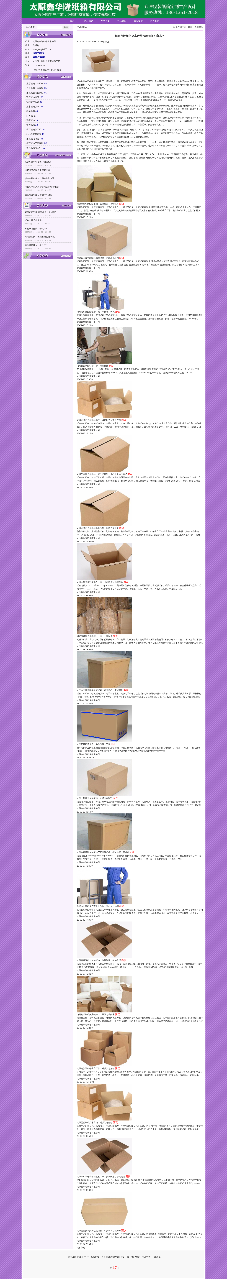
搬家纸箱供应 (32, 106)
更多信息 (81, 1247)
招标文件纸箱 (32, 101)
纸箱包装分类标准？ (34, 220)
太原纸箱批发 (32, 138)
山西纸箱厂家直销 (34, 143)
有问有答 (138, 21)
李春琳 (157, 1257)
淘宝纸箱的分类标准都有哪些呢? (40, 236)
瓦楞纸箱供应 (32, 97)
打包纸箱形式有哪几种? (36, 228)
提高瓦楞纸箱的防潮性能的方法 (39, 178)
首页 (72, 21)
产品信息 (88, 21)
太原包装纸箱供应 (34, 92)
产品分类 (105, 21)
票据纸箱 (30, 120)
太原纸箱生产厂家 (34, 83)
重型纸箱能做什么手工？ (36, 245)
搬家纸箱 (30, 124)
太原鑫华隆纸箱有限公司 (88, 213)
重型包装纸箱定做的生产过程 (38, 194)
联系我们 (154, 21)
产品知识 (121, 21)
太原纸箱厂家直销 (34, 88)
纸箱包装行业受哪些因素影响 (38, 161)
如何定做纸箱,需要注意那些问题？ (41, 212)
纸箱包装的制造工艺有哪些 (37, 170)
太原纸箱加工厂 (33, 147)
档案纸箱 (30, 111)
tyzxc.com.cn (39, 65)
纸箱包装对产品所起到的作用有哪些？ (43, 186)
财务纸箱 (30, 115)
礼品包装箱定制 (33, 134)
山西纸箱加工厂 (33, 129)
